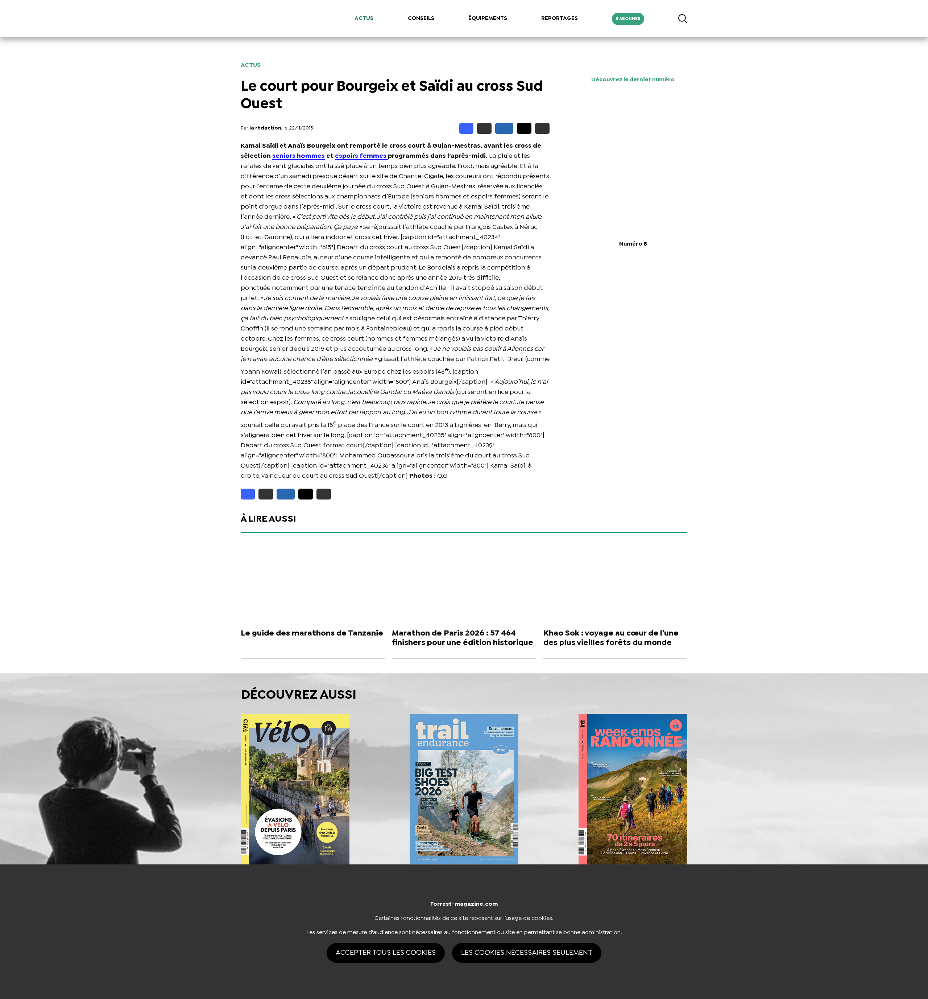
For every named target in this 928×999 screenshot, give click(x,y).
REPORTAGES (559, 18)
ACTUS (364, 18)
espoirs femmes (361, 156)
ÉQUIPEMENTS (487, 18)
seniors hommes (298, 156)
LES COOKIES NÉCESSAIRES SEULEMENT (526, 953)
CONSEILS (421, 18)
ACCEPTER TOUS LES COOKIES (386, 953)
